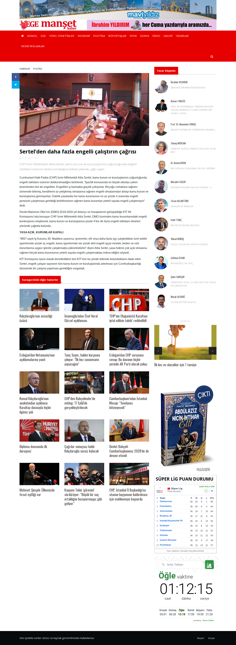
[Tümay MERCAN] (161, 148)
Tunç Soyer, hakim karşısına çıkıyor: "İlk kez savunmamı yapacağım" (82, 359)
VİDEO (156, 35)
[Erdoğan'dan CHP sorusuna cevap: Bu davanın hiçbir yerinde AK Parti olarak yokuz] (129, 339)
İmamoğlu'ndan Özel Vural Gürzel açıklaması (81, 318)
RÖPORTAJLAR (117, 35)
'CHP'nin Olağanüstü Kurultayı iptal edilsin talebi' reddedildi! (128, 318)
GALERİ (168, 35)
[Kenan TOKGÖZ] (161, 106)
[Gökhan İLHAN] (161, 262)
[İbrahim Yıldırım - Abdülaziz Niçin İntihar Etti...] (185, 428)
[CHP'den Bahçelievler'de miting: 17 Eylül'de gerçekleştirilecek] (84, 382)
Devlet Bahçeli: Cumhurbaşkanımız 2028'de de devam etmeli (129, 451)
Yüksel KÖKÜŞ (177, 239)
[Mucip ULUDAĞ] (161, 301)
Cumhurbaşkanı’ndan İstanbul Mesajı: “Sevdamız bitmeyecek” (128, 403)
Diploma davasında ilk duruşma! (33, 449)
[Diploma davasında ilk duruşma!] (39, 430)
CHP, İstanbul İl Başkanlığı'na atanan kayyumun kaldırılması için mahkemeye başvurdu (128, 494)
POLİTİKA (99, 35)
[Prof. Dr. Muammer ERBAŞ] (161, 129)
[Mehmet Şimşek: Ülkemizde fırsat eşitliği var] (39, 474)
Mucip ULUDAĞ (178, 297)
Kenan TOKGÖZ (178, 101)
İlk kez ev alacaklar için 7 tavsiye (175, 364)
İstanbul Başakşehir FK (171, 520)
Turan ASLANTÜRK (179, 201)
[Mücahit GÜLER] (161, 186)
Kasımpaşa (165, 545)
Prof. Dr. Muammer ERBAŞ (183, 124)
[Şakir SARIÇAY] (161, 281)
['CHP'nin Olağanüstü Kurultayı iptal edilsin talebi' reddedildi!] (129, 300)
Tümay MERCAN (178, 143)
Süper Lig (176, 488)
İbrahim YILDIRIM (179, 82)
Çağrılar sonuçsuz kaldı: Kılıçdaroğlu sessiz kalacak (81, 449)
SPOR (133, 35)
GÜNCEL (32, 35)
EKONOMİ (84, 35)
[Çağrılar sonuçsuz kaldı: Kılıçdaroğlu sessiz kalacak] (84, 430)
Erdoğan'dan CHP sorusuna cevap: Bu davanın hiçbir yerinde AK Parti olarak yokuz (128, 359)
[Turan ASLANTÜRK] (161, 205)
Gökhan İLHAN (178, 258)
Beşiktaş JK (166, 516)
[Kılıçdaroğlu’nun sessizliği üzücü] (39, 300)
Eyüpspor (164, 525)
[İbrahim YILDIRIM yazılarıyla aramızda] (151, 24)
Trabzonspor (166, 530)
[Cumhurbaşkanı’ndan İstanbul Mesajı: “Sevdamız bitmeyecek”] (129, 382)
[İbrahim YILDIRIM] (161, 87)
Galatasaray (166, 501)
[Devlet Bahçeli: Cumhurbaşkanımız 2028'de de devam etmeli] (129, 430)
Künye (211, 638)
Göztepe (164, 535)
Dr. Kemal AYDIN (178, 163)
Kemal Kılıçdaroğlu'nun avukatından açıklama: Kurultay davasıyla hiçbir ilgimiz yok (35, 405)
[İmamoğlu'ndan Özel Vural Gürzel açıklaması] (84, 300)
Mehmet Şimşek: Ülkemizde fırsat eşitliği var (37, 492)
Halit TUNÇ (176, 220)
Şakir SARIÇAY (178, 277)
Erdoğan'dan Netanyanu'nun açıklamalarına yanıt (37, 357)
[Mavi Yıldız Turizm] (118, 9)
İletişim (200, 638)
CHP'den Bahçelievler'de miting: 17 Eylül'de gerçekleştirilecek (79, 403)
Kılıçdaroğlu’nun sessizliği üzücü (36, 318)
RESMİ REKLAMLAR (32, 46)
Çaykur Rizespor (168, 540)
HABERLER (25, 68)
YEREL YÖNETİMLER (61, 35)
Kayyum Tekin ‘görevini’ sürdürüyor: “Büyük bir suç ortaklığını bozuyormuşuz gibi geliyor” (83, 496)
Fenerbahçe (166, 506)
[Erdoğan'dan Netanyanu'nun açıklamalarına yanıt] (39, 339)
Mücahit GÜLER (178, 182)
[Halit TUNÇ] (161, 224)
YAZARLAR (182, 35)
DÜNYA (144, 35)
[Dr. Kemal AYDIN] (161, 167)
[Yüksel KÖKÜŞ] (161, 243)
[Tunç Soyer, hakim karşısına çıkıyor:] (84, 339)
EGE (43, 35)
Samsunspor (166, 511)
